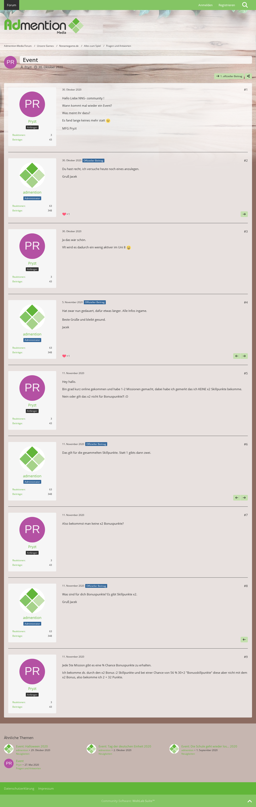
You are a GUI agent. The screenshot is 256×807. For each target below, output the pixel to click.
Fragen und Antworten (28, 768)
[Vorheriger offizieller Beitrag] (236, 356)
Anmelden (205, 5)
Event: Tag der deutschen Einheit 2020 (125, 746)
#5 (246, 373)
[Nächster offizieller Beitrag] (244, 214)
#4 (246, 302)
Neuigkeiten (22, 753)
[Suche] (245, 5)
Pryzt (28, 67)
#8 (246, 586)
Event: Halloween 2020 (32, 746)
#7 (246, 515)
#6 (246, 444)
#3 (246, 231)
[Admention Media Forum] (128, 26)
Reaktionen (18, 135)
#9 (246, 657)
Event (20, 761)
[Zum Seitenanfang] (249, 801)
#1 (246, 90)
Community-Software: (128, 801)
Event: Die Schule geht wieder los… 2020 (209, 746)
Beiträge (17, 139)
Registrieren (227, 5)
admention (22, 750)
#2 (246, 160)
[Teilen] (248, 76)
